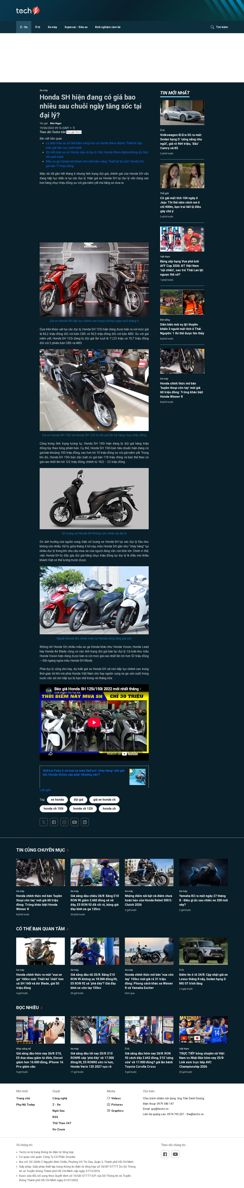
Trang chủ (23, 1098)
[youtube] (75, 822)
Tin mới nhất (174, 93)
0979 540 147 (165, 1103)
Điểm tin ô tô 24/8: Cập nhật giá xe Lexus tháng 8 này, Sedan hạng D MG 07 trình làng (203, 979)
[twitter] (44, 822)
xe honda (57, 799)
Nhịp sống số (23, 1048)
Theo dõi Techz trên (53, 132)
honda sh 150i (53, 808)
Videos (116, 1098)
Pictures (117, 1104)
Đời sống (165, 319)
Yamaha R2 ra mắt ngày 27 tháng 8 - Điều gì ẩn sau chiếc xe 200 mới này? (203, 900)
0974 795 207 (175, 1114)
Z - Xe (23, 27)
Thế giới (164, 193)
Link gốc (45, 790)
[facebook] (54, 822)
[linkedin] (85, 822)
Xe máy (52, 27)
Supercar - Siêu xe (76, 27)
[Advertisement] (94, 215)
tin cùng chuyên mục (41, 850)
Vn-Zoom (58, 1129)
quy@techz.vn (160, 1109)
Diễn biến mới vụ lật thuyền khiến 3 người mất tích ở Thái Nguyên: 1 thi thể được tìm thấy (182, 329)
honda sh (109, 808)
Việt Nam (165, 256)
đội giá (78, 799)
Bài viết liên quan (51, 138)
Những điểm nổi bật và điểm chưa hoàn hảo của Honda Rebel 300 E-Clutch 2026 (148, 900)
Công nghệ (59, 1098)
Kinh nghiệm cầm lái (107, 27)
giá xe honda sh (104, 799)
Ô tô (37, 27)
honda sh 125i (83, 808)
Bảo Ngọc (56, 123)
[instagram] (64, 822)
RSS (55, 1117)
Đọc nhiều (28, 1007)
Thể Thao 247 (61, 1123)
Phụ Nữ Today (25, 1104)
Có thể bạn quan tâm (41, 928)
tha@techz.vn (195, 1114)
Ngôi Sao (58, 1110)
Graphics (117, 1110)
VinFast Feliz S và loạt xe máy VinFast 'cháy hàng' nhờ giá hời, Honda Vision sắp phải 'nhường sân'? (83, 772)
